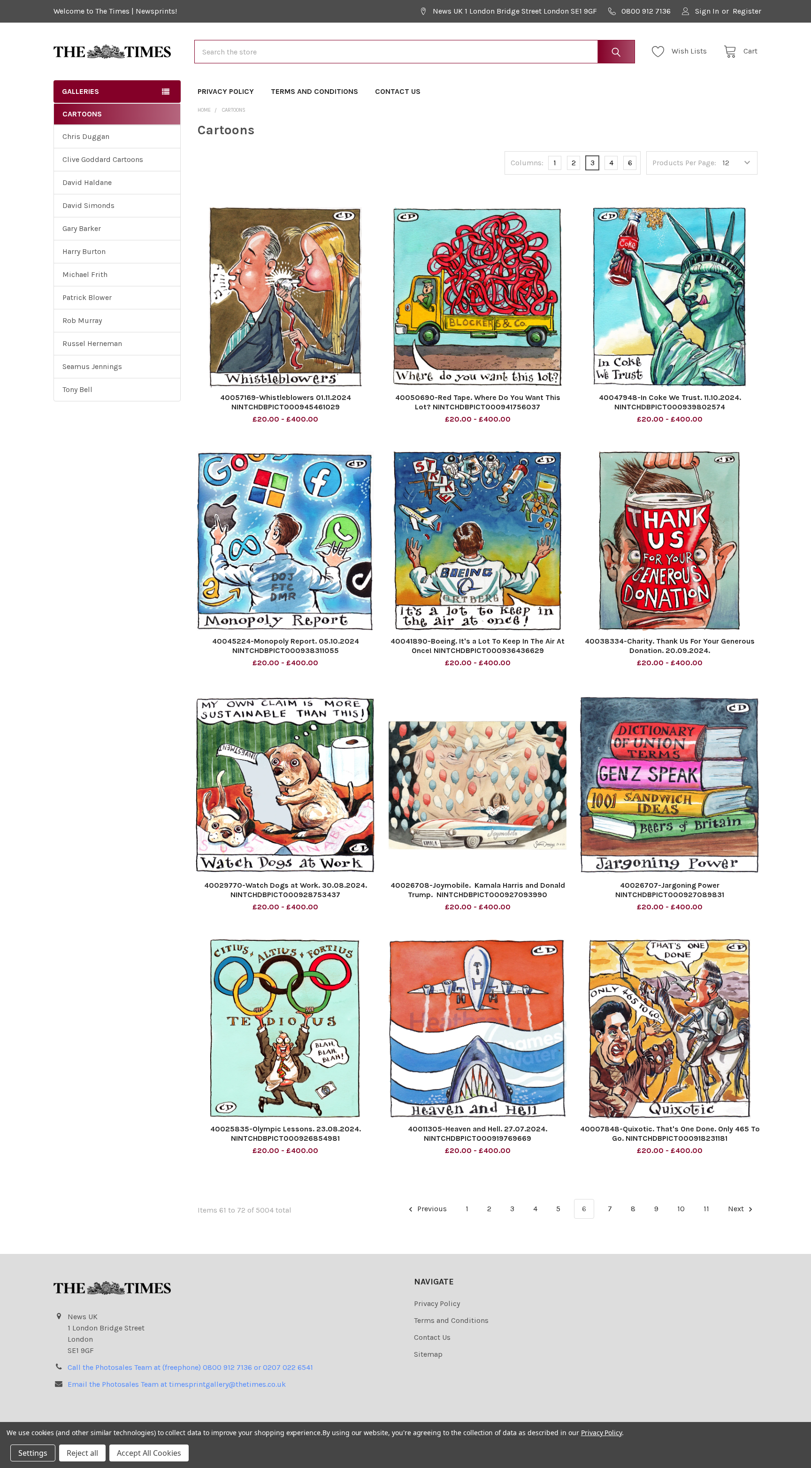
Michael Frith (84, 274)
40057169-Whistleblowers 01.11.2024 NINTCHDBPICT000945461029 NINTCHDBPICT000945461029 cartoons (285, 407)
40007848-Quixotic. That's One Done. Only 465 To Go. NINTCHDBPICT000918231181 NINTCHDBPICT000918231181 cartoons (670, 1138)
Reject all (82, 1453)
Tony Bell (77, 389)
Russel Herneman (92, 343)
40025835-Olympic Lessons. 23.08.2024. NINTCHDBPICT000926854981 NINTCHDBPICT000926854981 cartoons (285, 1138)
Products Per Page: (684, 162)
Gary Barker (81, 228)
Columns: (527, 162)
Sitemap (428, 1354)
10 (681, 1208)
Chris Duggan (85, 136)
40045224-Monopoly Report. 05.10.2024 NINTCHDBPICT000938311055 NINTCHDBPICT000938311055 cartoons (285, 650)
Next (737, 1208)
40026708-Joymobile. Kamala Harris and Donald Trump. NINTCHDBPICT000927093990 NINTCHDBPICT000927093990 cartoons (477, 894)
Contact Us (398, 91)
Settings (32, 1453)
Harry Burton (84, 251)
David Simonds (88, 205)
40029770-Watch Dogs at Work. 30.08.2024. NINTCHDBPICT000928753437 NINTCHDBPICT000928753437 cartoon (285, 894)
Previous (431, 1208)
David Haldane (87, 182)
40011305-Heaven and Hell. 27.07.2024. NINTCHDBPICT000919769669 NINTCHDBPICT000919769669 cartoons (478, 1138)
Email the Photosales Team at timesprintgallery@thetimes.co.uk (177, 1384)
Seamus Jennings (92, 366)
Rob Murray (82, 320)
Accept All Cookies (149, 1453)
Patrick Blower (87, 297)
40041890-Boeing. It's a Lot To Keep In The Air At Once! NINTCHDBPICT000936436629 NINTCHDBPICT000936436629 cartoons (477, 650)
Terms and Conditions (314, 91)
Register (747, 11)
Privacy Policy (226, 91)
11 (706, 1208)
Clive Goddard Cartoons (102, 159)
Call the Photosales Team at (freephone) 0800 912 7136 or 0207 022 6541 (190, 1367)
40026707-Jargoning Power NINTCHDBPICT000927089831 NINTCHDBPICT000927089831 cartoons (670, 894)
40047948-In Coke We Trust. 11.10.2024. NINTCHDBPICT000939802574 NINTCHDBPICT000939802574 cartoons (669, 407)
